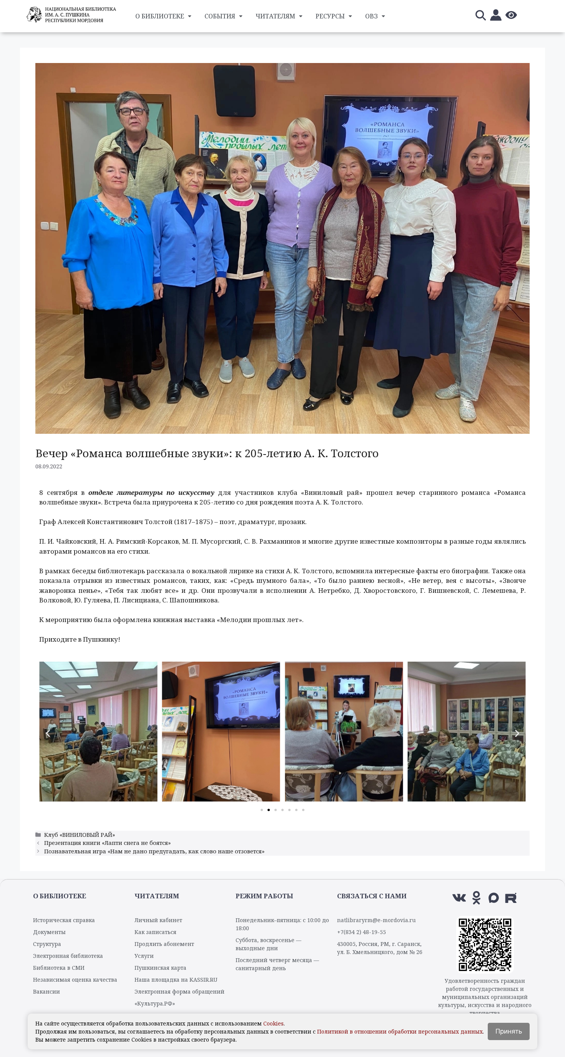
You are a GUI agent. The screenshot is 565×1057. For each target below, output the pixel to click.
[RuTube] (511, 897)
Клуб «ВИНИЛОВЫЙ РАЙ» (79, 834)
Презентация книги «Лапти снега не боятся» (107, 842)
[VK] (459, 897)
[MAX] (493, 897)
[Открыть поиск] (480, 16)
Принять (508, 1031)
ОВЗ (371, 16)
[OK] (476, 897)
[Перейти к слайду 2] (269, 810)
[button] (48, 733)
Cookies (273, 1023)
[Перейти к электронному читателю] (496, 16)
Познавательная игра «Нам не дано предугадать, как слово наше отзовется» (154, 851)
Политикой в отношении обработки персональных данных (400, 1031)
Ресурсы (330, 16)
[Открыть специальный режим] (511, 16)
